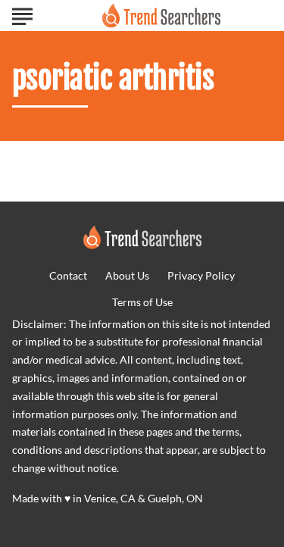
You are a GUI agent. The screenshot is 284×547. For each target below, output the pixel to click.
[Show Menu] (22, 14)
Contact (68, 275)
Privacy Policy (201, 275)
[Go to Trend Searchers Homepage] (161, 15)
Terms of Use (142, 301)
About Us (127, 275)
